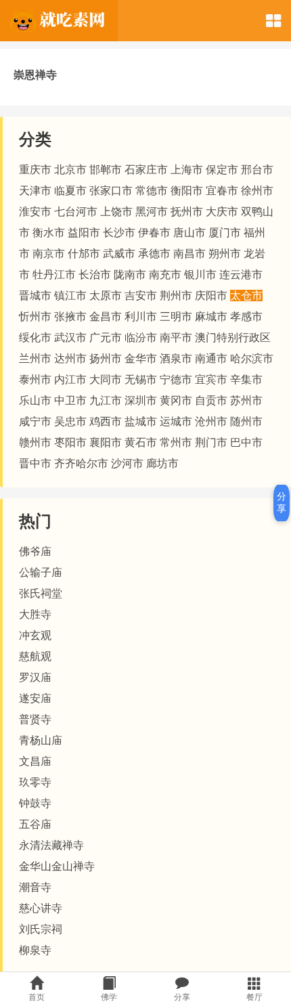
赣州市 (35, 442)
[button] (273, 20)
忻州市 (35, 316)
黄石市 (141, 442)
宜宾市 (211, 379)
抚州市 (187, 211)
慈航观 (35, 656)
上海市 (187, 169)
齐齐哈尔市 (81, 463)
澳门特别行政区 (233, 337)
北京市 (70, 169)
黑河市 (151, 211)
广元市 (105, 337)
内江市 (70, 379)
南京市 (48, 253)
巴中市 (246, 442)
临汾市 (141, 337)
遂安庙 (35, 698)
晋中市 (35, 463)
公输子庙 (40, 572)
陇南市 (130, 274)
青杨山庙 (40, 740)
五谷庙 (35, 824)
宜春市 (222, 190)
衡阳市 (187, 190)
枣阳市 (70, 442)
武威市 (119, 253)
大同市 (105, 379)
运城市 (176, 421)
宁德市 (176, 379)
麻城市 (211, 316)
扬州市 (105, 358)
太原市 (105, 295)
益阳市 (84, 232)
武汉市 (70, 337)
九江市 (105, 400)
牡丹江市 (54, 274)
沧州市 (211, 421)
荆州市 (176, 295)
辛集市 (246, 379)
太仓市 (246, 295)
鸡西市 (105, 421)
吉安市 (141, 295)
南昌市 (189, 253)
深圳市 (141, 400)
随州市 (246, 421)
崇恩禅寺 (35, 75)
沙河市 (127, 463)
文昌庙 (35, 761)
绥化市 (35, 337)
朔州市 (224, 253)
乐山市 (35, 400)
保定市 (222, 169)
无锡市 (141, 379)
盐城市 (141, 421)
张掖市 (70, 316)
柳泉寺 (35, 950)
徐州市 (257, 190)
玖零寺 (35, 782)
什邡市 (84, 253)
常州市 (176, 442)
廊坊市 (162, 463)
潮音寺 (35, 887)
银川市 (200, 274)
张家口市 (111, 190)
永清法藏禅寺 (51, 845)
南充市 (165, 274)
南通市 (211, 358)
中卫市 (70, 400)
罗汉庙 (35, 677)
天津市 (35, 190)
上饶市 (116, 211)
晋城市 (35, 295)
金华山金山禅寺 (57, 866)
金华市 (141, 358)
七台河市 (75, 211)
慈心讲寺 (40, 908)
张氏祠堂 (40, 593)
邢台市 (257, 169)
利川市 (141, 316)
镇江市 (70, 295)
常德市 (151, 190)
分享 (281, 502)
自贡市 (211, 400)
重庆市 (35, 169)
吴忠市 (70, 421)
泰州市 (35, 379)
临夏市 (70, 190)
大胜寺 (35, 614)
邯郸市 (105, 169)
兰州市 (35, 358)
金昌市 (105, 316)
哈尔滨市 (251, 358)
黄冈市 (176, 400)
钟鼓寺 (35, 803)
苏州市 (246, 400)
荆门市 (211, 442)
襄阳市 (105, 442)
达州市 (70, 358)
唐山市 (189, 232)
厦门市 (224, 232)
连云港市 (241, 274)
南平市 (176, 337)
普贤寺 (35, 719)
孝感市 (246, 316)
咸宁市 (35, 421)
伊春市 (154, 232)
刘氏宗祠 (40, 929)
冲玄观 (35, 635)
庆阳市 (211, 295)
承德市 (154, 253)
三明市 (176, 316)
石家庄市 (146, 169)
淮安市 (35, 211)
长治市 (95, 274)
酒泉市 (176, 358)
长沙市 (119, 232)
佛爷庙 (35, 551)
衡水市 (48, 232)
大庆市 (222, 211)
